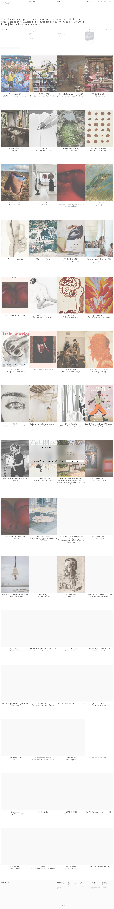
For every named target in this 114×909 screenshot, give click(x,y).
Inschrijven (75, 461)
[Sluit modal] (83, 446)
